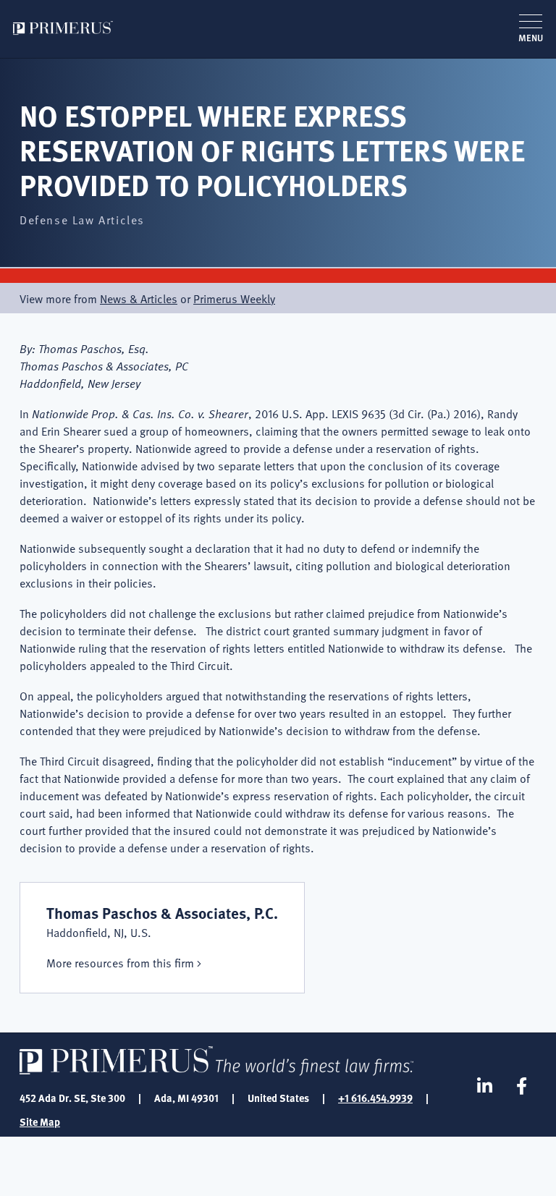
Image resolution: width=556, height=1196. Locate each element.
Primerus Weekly (234, 298)
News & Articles (138, 298)
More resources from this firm (120, 962)
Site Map (40, 1121)
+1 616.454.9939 (375, 1097)
